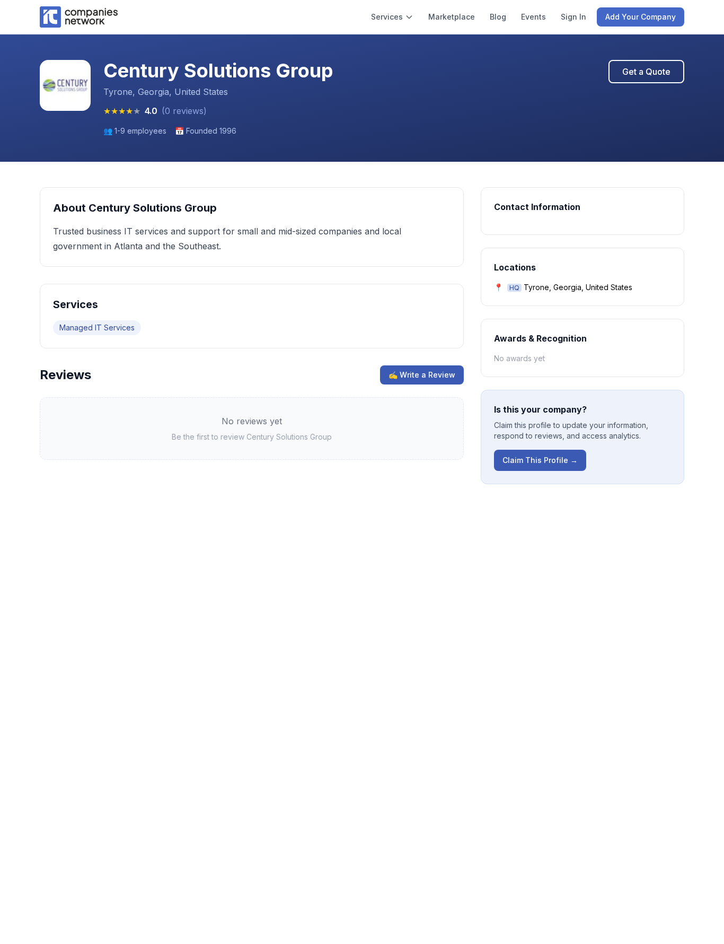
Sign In (573, 16)
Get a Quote (646, 71)
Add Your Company (640, 16)
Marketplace (451, 16)
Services (387, 16)
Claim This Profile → (540, 460)
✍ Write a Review (422, 374)
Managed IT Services (97, 327)
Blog (498, 16)
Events (533, 16)
